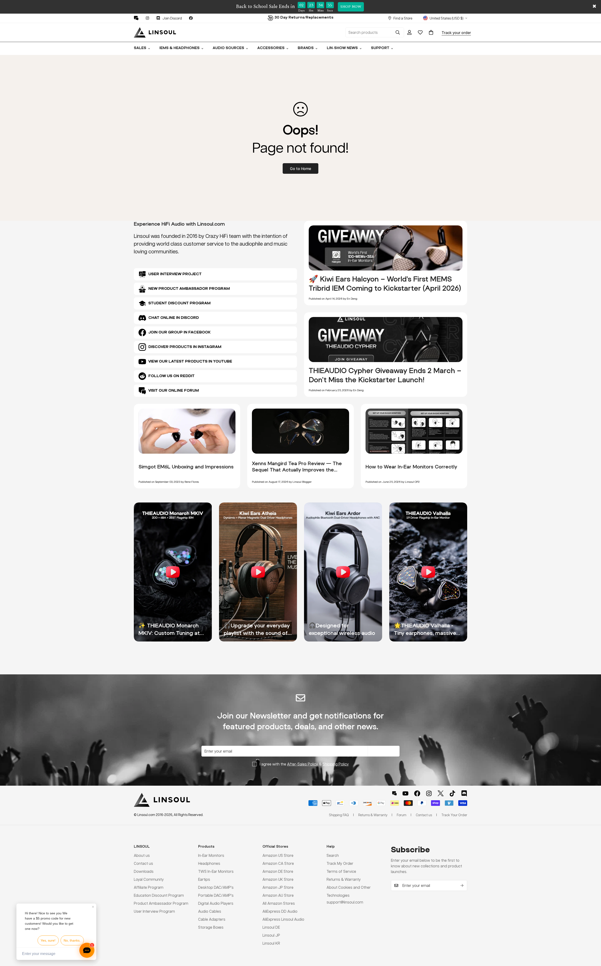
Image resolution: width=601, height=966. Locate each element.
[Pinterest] (136, 18)
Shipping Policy (336, 763)
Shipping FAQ (339, 815)
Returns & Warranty (344, 879)
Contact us (143, 863)
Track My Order (340, 863)
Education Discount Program (159, 895)
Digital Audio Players (215, 903)
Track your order (456, 32)
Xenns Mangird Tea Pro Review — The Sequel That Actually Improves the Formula (297, 469)
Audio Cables (209, 911)
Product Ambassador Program (161, 903)
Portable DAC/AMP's (216, 895)
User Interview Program (154, 911)
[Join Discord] (464, 793)
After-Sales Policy (302, 763)
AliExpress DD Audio (279, 911)
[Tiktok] (452, 793)
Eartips (204, 879)
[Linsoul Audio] (155, 32)
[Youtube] (405, 793)
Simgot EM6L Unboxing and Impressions (186, 467)
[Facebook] (191, 18)
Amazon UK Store (277, 879)
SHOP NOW (350, 6)
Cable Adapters (211, 919)
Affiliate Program (148, 887)
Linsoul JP (271, 935)
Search (333, 855)
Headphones (209, 863)
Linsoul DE (271, 927)
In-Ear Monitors (211, 855)
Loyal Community (149, 879)
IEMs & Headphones (179, 48)
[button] (431, 32)
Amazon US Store (277, 855)
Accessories (271, 48)
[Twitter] (441, 793)
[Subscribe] (462, 885)
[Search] (398, 32)
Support (380, 48)
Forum (401, 815)
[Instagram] (147, 18)
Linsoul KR (271, 943)
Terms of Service (341, 871)
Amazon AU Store (278, 895)
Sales (140, 48)
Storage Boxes (210, 927)
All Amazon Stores (278, 903)
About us (142, 855)
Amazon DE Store (277, 871)
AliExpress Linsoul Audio (283, 919)
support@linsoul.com (345, 902)
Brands (306, 48)
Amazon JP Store (277, 887)
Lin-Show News (342, 48)
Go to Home (300, 168)
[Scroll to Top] (591, 940)
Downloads (144, 871)
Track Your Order (454, 815)
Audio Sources (228, 48)
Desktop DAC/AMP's (216, 887)
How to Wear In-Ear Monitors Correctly (411, 467)
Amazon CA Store (278, 863)
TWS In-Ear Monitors (216, 871)
